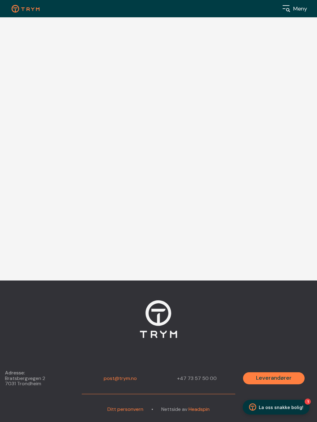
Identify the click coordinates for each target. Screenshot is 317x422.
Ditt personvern (125, 409)
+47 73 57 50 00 (197, 378)
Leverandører (274, 378)
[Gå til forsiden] (158, 322)
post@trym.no (120, 378)
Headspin (199, 409)
